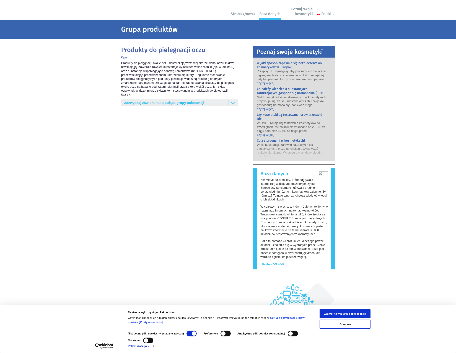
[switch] (226, 333)
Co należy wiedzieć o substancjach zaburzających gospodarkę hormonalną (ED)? (290, 91)
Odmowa (345, 324)
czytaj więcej (265, 83)
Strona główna (243, 14)
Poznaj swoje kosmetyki (302, 11)
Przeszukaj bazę (272, 264)
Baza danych (269, 14)
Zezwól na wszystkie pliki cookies (345, 313)
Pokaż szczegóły (138, 345)
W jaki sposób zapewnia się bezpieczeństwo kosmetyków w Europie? (289, 65)
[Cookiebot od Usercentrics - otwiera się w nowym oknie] (104, 346)
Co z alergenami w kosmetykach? (281, 141)
